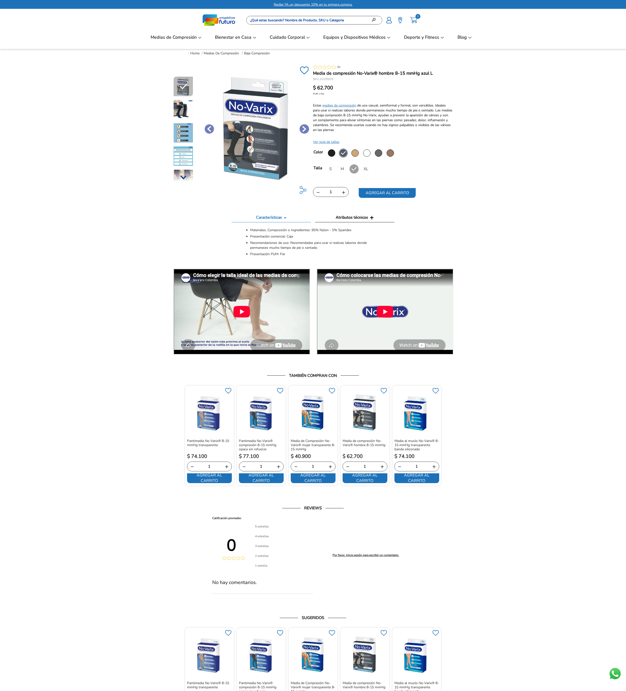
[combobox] (314, 20)
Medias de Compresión (174, 37)
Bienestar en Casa (233, 37)
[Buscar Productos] (375, 20)
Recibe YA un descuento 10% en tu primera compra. (313, 4)
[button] (389, 19)
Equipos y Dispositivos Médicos (354, 37)
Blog (462, 37)
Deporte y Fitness (421, 37)
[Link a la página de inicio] (194, 53)
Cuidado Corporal (287, 37)
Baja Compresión (257, 53)
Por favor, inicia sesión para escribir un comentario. (366, 555)
